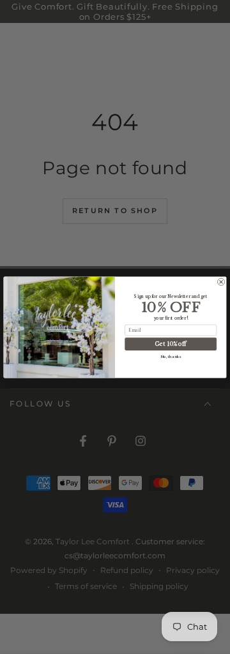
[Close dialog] (220, 281)
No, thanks (170, 356)
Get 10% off (170, 343)
